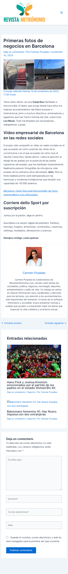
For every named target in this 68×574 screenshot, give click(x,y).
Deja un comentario (13, 52)
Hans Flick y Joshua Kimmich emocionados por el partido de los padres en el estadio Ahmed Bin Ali (31, 385)
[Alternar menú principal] (61, 12)
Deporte (31, 392)
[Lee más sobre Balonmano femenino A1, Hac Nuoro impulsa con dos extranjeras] (34, 403)
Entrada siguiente (55, 323)
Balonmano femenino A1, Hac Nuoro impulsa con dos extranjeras (31, 413)
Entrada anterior (12, 323)
